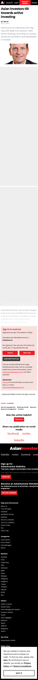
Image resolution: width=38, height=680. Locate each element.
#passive (33, 407)
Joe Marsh (4, 21)
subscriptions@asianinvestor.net (13, 372)
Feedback (19, 419)
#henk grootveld (22, 407)
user (16, 2)
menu (34, 2)
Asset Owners (7, 403)
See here (5, 382)
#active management (8, 407)
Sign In (10, 353)
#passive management (8, 409)
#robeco (21, 409)
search (9, 2)
